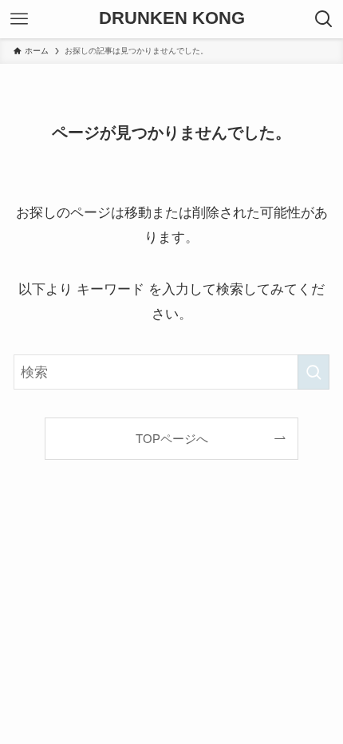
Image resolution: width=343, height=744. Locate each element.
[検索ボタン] (324, 19)
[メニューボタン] (19, 19)
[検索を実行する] (313, 372)
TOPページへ (172, 438)
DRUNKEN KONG (172, 19)
